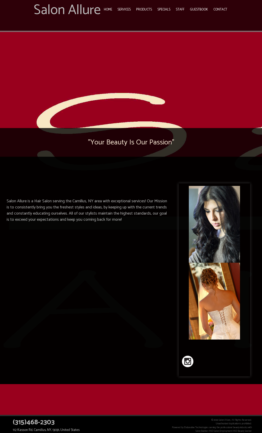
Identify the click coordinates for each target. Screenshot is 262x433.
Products (144, 9)
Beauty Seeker (245, 431)
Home (108, 9)
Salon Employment (223, 431)
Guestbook (199, 9)
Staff (180, 9)
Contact (220, 9)
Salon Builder (201, 431)
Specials (163, 9)
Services (124, 9)
